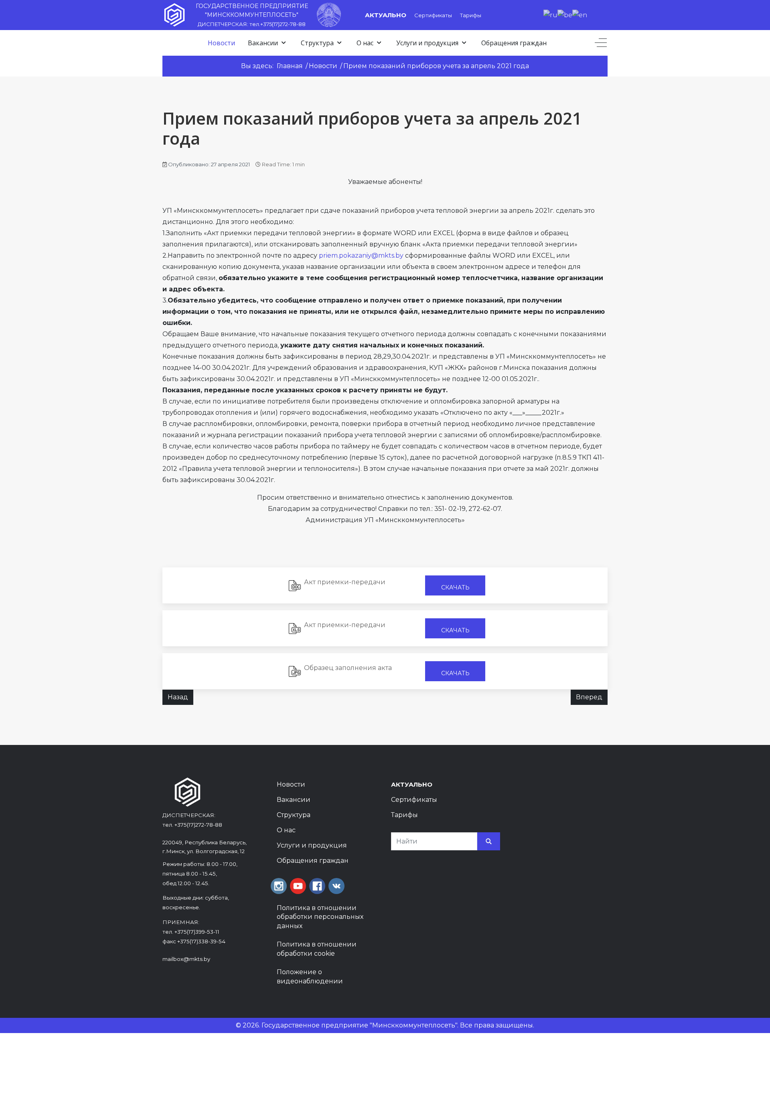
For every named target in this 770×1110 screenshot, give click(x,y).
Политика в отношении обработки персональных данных (320, 917)
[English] (579, 14)
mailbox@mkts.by (186, 959)
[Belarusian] (564, 14)
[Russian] (550, 14)
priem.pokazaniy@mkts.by (361, 255)
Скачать (455, 587)
